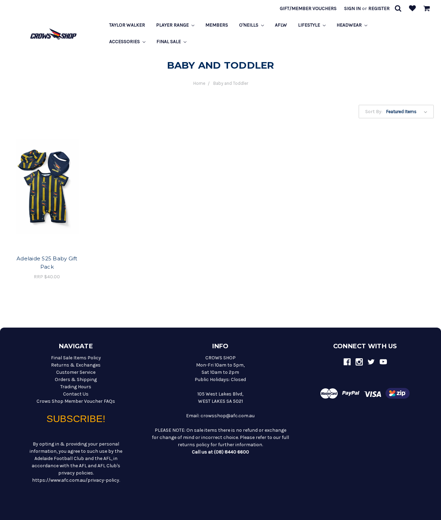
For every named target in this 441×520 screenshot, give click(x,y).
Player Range (173, 25)
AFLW (281, 25)
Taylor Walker (127, 25)
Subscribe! (76, 418)
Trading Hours (75, 387)
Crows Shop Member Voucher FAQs (76, 401)
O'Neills (249, 25)
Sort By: (373, 111)
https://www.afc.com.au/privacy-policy (75, 480)
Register (379, 8)
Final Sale (169, 41)
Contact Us (76, 394)
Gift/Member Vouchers (308, 8)
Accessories (125, 41)
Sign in (352, 8)
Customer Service (75, 372)
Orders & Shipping (76, 379)
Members (216, 25)
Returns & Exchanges (76, 365)
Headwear (350, 25)
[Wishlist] (412, 9)
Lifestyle (309, 25)
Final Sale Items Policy (76, 358)
